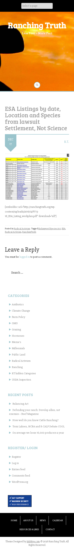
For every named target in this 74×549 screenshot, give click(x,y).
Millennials (18, 348)
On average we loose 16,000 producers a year (38, 432)
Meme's (16, 342)
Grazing (16, 329)
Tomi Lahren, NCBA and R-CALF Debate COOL (38, 426)
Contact (50, 529)
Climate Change (21, 310)
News (43, 520)
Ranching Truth (37, 25)
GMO (15, 323)
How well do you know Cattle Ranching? (35, 420)
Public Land (18, 354)
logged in (24, 257)
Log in (15, 463)
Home (14, 520)
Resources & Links (29, 529)
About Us (28, 520)
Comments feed (21, 475)
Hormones (18, 335)
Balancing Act (20, 403)
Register (16, 457)
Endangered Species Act (49, 228)
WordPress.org (20, 482)
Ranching (17, 367)
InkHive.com (33, 541)
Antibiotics (17, 304)
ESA (63, 228)
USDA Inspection (21, 379)
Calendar (57, 520)
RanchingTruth (29, 232)
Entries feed (18, 469)
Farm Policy (18, 317)
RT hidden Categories (24, 373)
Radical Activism (22, 228)
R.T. (66, 142)
